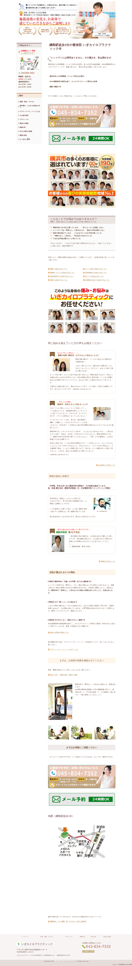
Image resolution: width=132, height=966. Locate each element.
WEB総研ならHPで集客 (125, 964)
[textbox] (82, 59)
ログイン (115, 964)
